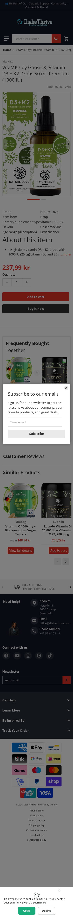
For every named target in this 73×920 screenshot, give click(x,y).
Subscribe (36, 434)
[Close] (66, 388)
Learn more (40, 902)
